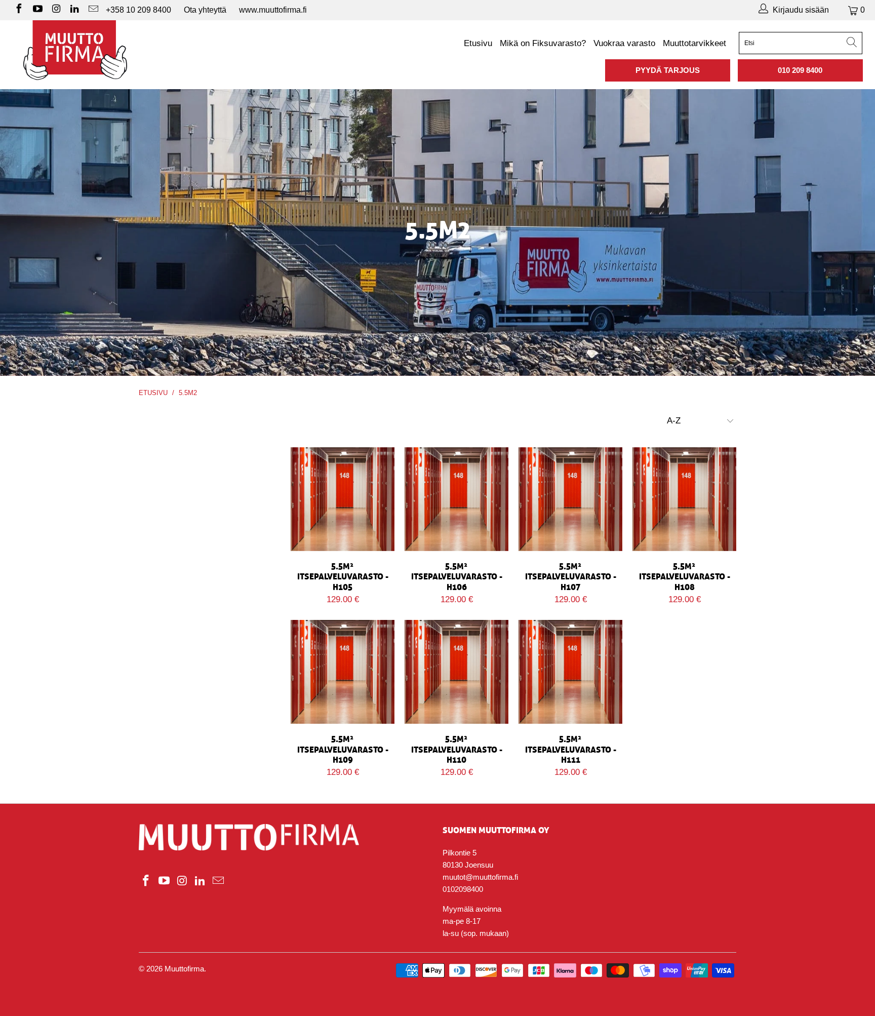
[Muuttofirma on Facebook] (18, 10)
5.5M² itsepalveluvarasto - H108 (684, 499)
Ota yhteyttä (205, 10)
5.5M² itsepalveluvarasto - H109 (342, 672)
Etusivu (478, 43)
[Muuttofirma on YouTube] (37, 10)
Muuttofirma (184, 968)
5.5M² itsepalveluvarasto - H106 (456, 499)
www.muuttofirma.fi (273, 10)
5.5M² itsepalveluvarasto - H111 (570, 672)
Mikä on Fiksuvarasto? (543, 43)
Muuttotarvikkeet (694, 43)
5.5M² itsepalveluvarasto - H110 (456, 672)
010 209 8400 (800, 70)
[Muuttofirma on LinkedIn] (74, 10)
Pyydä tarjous (667, 70)
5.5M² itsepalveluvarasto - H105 (342, 499)
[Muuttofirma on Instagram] (55, 10)
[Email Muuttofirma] (92, 10)
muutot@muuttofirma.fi (480, 877)
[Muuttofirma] (75, 50)
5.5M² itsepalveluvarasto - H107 (570, 499)
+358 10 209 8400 (138, 10)
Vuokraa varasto (624, 43)
